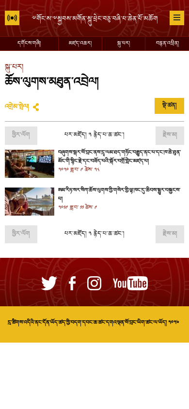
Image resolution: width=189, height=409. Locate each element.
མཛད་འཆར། (80, 43)
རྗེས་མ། (170, 135)
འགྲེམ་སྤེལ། (17, 107)
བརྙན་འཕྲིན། (167, 43)
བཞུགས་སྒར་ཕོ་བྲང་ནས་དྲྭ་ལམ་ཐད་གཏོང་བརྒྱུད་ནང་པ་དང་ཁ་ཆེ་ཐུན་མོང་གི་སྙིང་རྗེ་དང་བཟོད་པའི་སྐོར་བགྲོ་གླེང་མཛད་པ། (119, 157)
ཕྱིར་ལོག (21, 135)
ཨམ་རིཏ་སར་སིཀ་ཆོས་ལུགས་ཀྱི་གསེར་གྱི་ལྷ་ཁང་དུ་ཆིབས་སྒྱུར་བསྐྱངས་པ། (119, 195)
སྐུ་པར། (123, 43)
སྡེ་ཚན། (169, 105)
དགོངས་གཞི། (29, 43)
